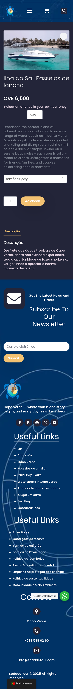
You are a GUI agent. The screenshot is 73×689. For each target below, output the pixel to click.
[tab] (12, 231)
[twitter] (46, 423)
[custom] (28, 423)
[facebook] (20, 423)
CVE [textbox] (33, 114)
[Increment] (14, 201)
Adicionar (32, 201)
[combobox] (35, 114)
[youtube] (54, 423)
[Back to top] (65, 681)
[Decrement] (6, 201)
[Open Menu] (29, 11)
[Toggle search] (64, 11)
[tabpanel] (36, 255)
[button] (63, 36)
